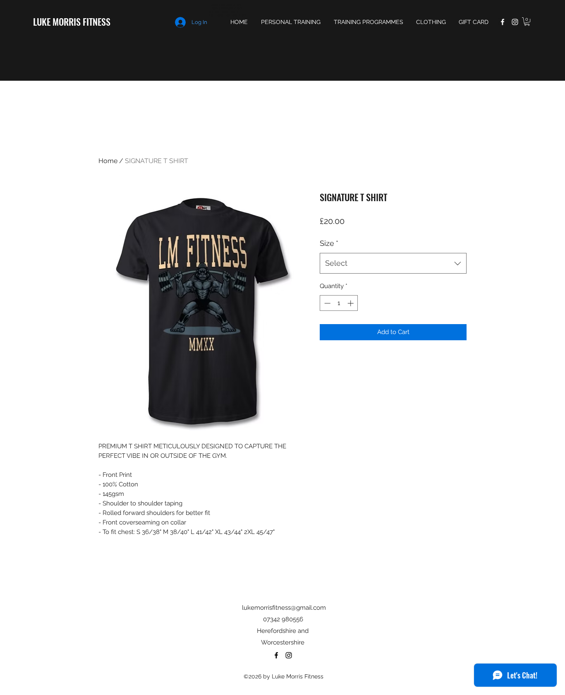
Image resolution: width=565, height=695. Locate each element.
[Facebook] (502, 22)
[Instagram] (515, 22)
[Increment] (351, 303)
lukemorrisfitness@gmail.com (284, 607)
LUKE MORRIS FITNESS (71, 21)
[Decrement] (326, 303)
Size (329, 243)
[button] (527, 21)
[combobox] (393, 263)
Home (107, 161)
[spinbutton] (339, 303)
